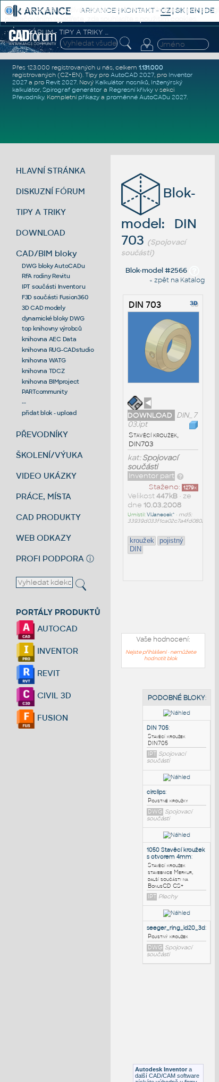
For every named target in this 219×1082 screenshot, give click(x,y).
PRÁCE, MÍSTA (43, 496)
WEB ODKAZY (43, 538)
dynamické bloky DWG (53, 318)
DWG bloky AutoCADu (53, 266)
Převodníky (28, 97)
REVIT (47, 673)
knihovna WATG (44, 360)
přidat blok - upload (49, 413)
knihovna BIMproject (50, 381)
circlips (156, 792)
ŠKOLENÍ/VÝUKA (49, 455)
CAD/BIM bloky (46, 253)
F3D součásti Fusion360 (55, 297)
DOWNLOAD (40, 233)
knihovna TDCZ (43, 371)
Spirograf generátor (72, 89)
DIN (135, 549)
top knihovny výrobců (52, 328)
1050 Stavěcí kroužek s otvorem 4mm (176, 853)
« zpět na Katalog (177, 280)
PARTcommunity (45, 391)
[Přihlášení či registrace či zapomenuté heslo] (146, 51)
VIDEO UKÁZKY (46, 476)
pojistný (171, 540)
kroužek (142, 540)
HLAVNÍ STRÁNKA (51, 171)
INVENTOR (56, 651)
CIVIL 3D (53, 695)
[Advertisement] (166, 1026)
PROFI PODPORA (50, 558)
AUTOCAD (56, 629)
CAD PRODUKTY (48, 517)
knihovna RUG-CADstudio (58, 349)
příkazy (88, 97)
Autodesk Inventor (161, 1069)
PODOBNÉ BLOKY (176, 698)
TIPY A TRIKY (41, 212)
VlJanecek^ (161, 515)
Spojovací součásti (153, 462)
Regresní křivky (131, 89)
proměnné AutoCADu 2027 (146, 97)
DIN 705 (158, 727)
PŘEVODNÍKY (42, 434)
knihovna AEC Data (49, 339)
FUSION (51, 718)
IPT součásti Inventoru (54, 286)
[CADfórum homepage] (33, 43)
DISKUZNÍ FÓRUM (50, 191)
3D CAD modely (43, 307)
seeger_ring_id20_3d (176, 927)
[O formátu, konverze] (180, 475)
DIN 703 (145, 304)
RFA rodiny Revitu (46, 276)
